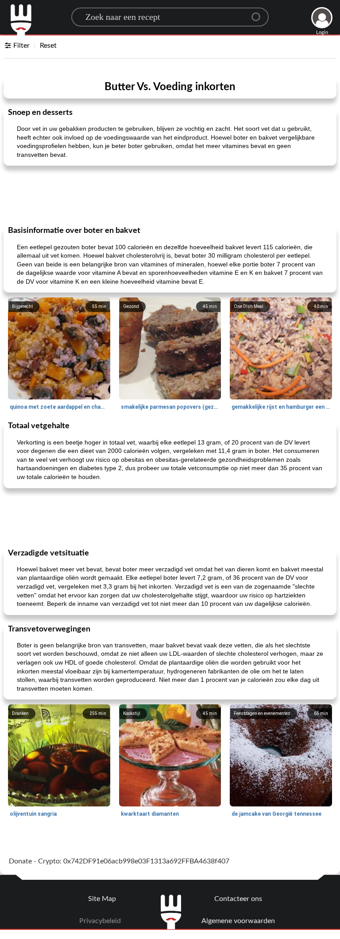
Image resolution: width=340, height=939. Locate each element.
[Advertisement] (170, 195)
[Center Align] (259, 13)
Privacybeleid (100, 920)
